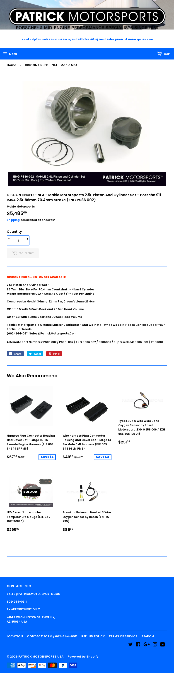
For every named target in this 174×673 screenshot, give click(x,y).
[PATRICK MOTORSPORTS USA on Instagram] (155, 645)
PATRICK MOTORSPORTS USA (40, 656)
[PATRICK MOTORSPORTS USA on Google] (146, 645)
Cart (167, 54)
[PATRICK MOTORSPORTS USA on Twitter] (130, 645)
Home (11, 65)
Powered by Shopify (83, 656)
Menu (13, 54)
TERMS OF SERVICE (123, 636)
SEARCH (147, 636)
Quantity (14, 231)
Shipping (13, 220)
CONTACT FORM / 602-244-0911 (52, 636)
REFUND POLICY (93, 636)
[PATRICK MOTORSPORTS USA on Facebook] (138, 645)
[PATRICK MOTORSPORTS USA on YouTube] (162, 645)
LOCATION (15, 636)
